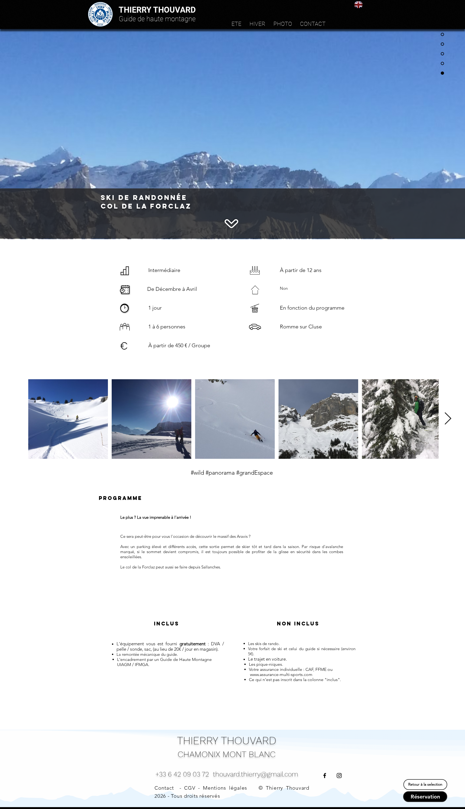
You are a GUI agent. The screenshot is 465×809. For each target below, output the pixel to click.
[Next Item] (448, 418)
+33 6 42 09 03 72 (182, 774)
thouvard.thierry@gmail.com (255, 774)
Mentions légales (225, 788)
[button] (236, 24)
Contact (164, 788)
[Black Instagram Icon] (339, 775)
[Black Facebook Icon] (324, 775)
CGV (189, 788)
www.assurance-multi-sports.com (281, 674)
